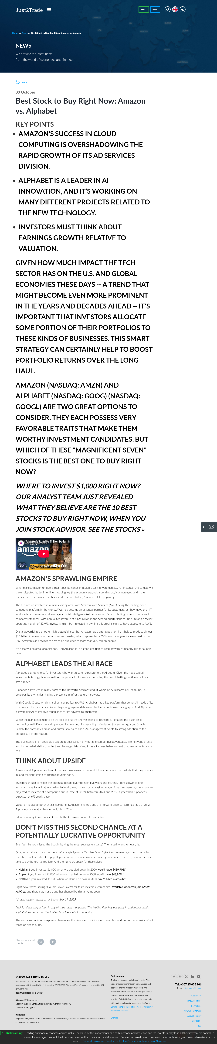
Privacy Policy (195, 996)
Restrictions (196, 1006)
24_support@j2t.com (192, 988)
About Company (194, 1016)
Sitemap (114, 1018)
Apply (144, 9)
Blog (199, 1026)
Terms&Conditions (193, 1001)
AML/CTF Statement (192, 1011)
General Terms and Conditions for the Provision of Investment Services (124, 1041)
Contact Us (196, 1021)
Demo (155, 9)
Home (15, 33)
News (24, 33)
